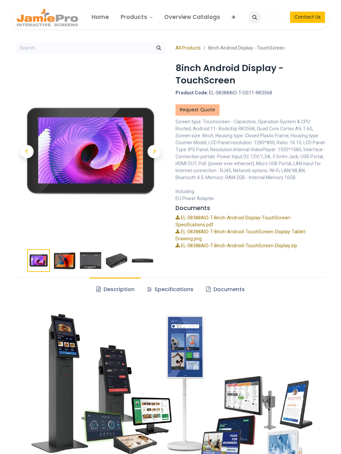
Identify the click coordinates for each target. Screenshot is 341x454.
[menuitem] (100, 17)
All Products (188, 48)
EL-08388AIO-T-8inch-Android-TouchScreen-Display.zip (238, 245)
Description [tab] (118, 289)
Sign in (275, 17)
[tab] (170, 289)
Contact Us (307, 17)
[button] (254, 17)
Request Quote (197, 109)
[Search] (159, 48)
